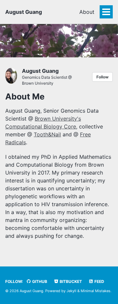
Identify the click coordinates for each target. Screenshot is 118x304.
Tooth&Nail (47, 134)
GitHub (39, 281)
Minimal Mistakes (95, 291)
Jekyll (71, 291)
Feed (98, 281)
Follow (102, 76)
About (86, 12)
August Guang (23, 12)
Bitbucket (70, 281)
